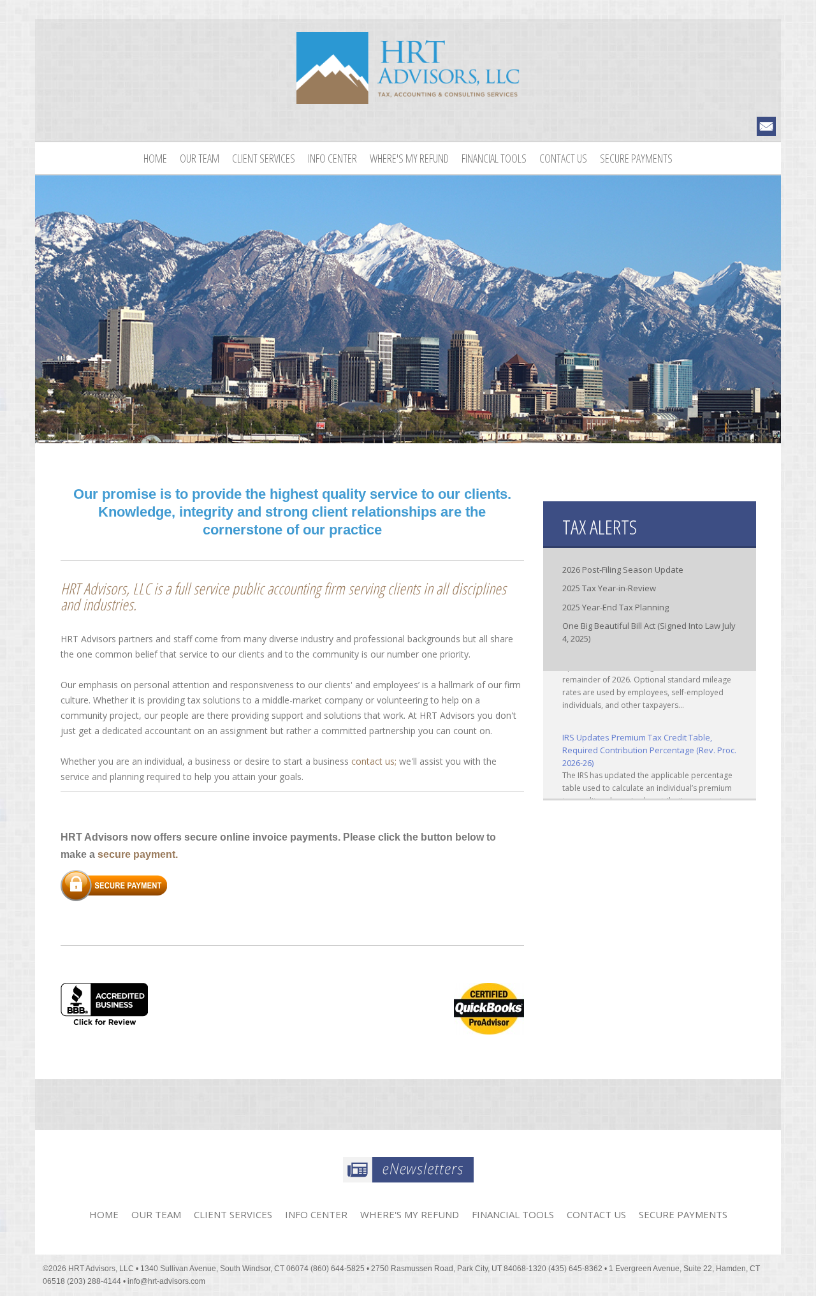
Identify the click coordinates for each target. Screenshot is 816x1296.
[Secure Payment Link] (114, 884)
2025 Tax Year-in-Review (609, 588)
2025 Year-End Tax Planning (615, 607)
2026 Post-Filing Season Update (622, 569)
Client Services (263, 158)
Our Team (199, 158)
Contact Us (563, 158)
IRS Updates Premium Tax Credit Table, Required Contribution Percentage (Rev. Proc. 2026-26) (649, 739)
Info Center (332, 158)
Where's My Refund (409, 158)
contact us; (374, 761)
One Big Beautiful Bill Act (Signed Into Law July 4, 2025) (649, 632)
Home (155, 158)
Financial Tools (494, 158)
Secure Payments (636, 158)
